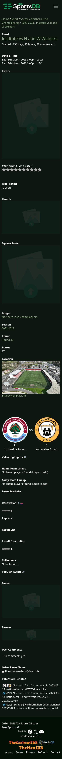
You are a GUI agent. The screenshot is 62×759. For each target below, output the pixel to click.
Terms (19, 752)
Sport (14, 19)
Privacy (30, 752)
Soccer (24, 19)
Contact (55, 752)
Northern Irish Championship (19, 317)
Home (5, 19)
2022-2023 (28, 23)
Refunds (43, 752)
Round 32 (7, 340)
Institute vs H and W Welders (29, 38)
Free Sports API (11, 727)
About (9, 752)
